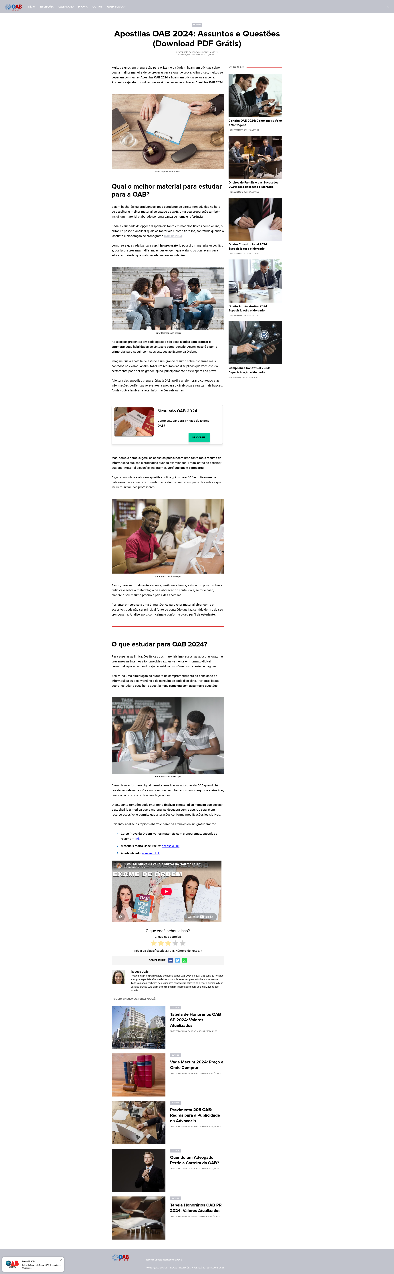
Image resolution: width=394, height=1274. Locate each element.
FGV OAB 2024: (29, 1261)
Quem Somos (115, 6)
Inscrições (47, 6)
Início (31, 6)
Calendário (66, 6)
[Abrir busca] (388, 7)
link (137, 839)
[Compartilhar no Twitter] (177, 960)
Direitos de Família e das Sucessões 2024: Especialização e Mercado (253, 185)
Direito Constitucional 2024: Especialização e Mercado (248, 247)
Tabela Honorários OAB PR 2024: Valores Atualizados (196, 1208)
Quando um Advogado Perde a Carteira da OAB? (194, 1160)
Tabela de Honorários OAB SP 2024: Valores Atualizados (195, 1020)
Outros (97, 6)
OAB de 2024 (173, 236)
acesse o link (170, 846)
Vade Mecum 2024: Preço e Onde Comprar (196, 1065)
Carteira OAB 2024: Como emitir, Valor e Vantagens (255, 123)
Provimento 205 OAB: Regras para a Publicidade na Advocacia (195, 1115)
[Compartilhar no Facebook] (170, 960)
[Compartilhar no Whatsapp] (184, 960)
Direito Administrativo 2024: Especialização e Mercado (248, 308)
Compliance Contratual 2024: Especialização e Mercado (249, 370)
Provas (83, 6)
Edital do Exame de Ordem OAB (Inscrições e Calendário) (41, 1266)
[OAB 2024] (14, 7)
